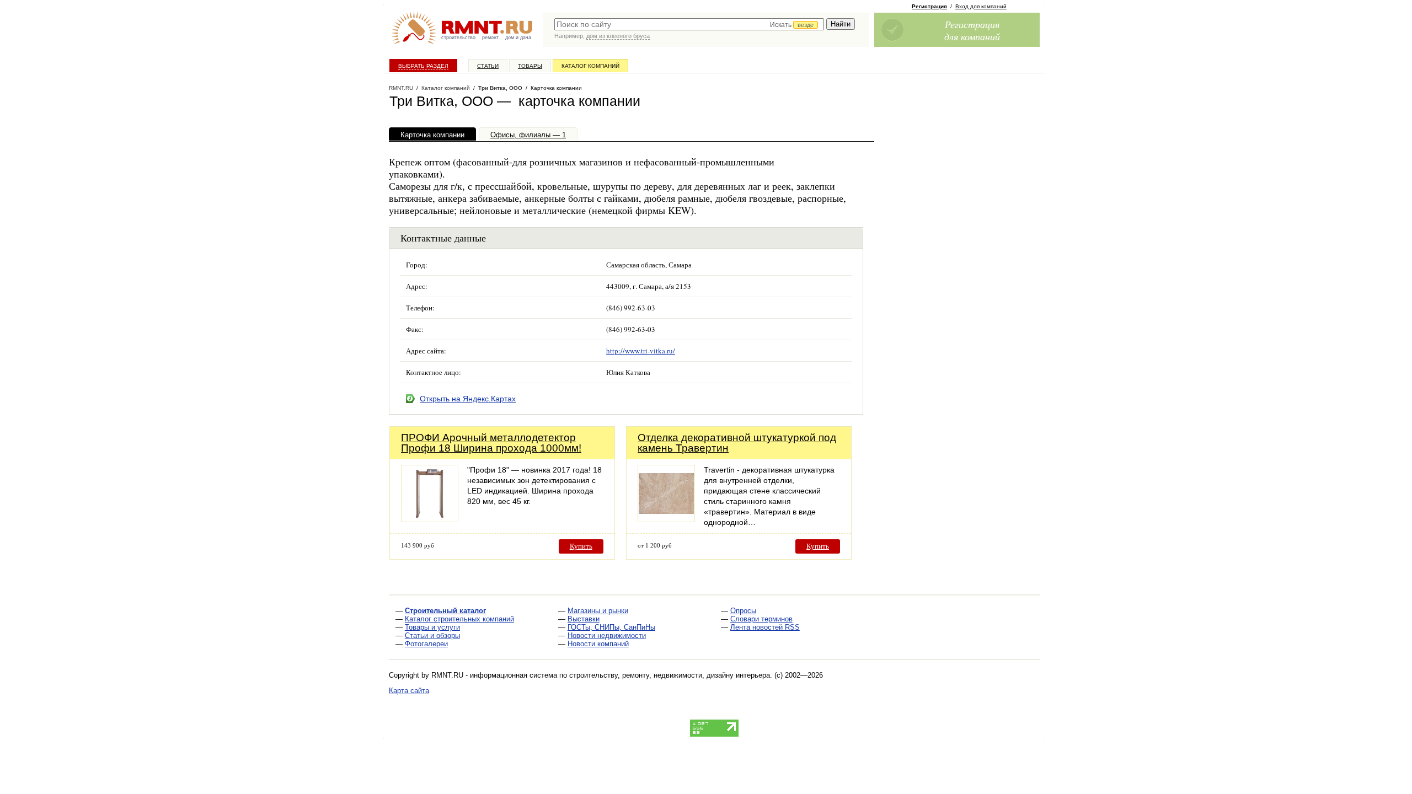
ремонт (490, 37)
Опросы (743, 611)
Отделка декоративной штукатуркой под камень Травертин (737, 443)
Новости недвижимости (607, 635)
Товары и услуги (432, 627)
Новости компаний (598, 644)
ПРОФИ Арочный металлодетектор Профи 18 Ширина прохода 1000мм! (491, 443)
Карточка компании (432, 135)
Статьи (488, 66)
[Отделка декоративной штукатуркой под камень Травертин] (666, 519)
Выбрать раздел (423, 66)
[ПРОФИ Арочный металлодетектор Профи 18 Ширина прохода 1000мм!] (430, 519)
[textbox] (689, 24)
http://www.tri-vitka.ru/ (640, 351)
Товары (530, 66)
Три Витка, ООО (500, 88)
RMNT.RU (401, 88)
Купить (581, 546)
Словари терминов (761, 619)
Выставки (584, 619)
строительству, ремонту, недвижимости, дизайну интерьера (669, 675)
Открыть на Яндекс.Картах (468, 398)
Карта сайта (409, 690)
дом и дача (518, 37)
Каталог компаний (590, 66)
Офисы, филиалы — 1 (528, 135)
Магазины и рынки (598, 611)
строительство (458, 37)
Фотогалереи (426, 644)
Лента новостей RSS (765, 627)
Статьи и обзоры (432, 635)
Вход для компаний (981, 6)
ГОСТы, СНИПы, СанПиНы (611, 627)
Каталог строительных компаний (459, 619)
